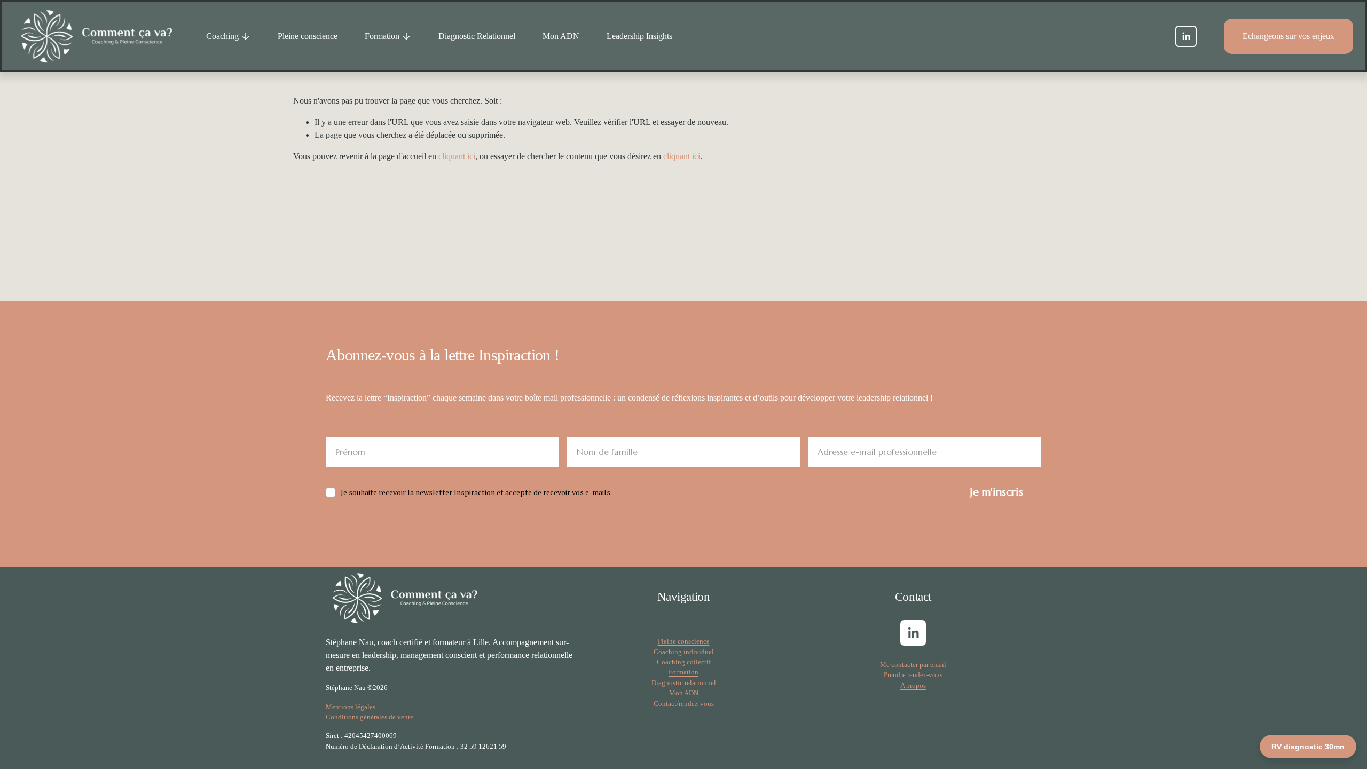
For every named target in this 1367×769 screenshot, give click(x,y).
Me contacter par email (913, 665)
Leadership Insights (639, 36)
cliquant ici (456, 156)
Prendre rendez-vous (913, 675)
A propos (913, 685)
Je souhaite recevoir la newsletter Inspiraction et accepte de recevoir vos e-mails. (476, 492)
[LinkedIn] (1186, 36)
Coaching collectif (684, 662)
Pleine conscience (307, 36)
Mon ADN (561, 36)
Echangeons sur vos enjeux (1288, 36)
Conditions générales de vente (369, 717)
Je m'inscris (996, 492)
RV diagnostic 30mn (1308, 746)
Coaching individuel (684, 652)
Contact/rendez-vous (684, 704)
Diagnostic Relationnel (476, 36)
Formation (683, 672)
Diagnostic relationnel (683, 683)
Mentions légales (350, 707)
